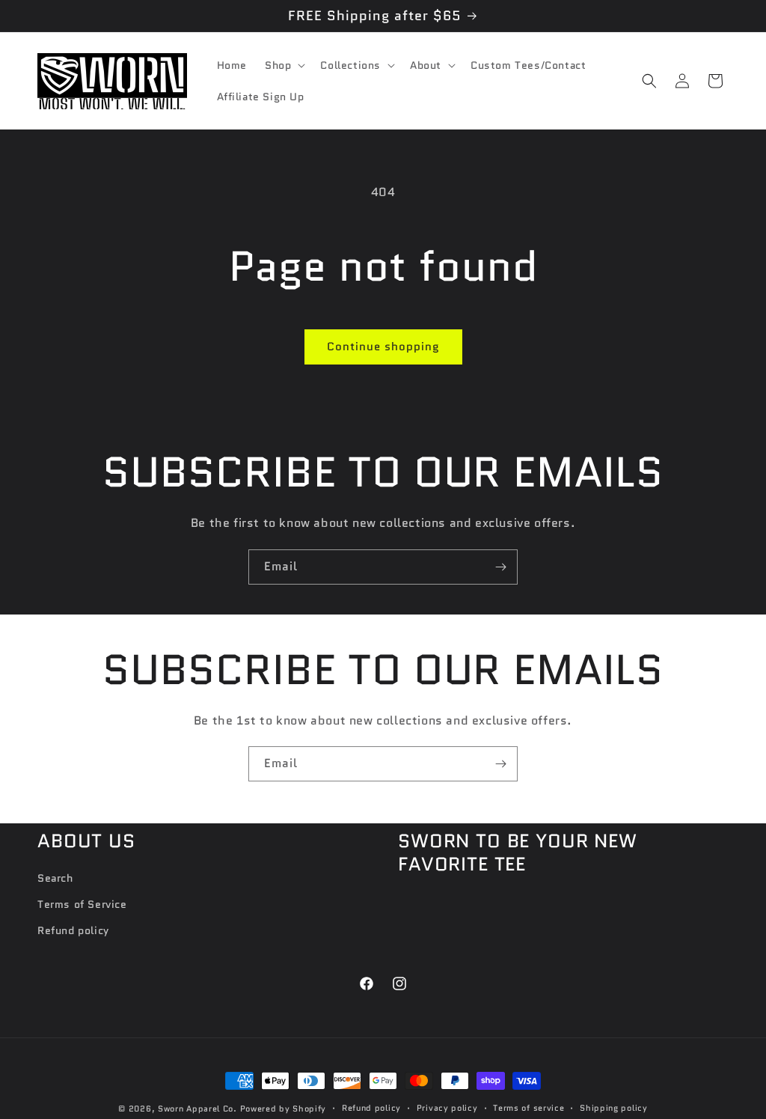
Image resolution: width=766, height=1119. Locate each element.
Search (55, 877)
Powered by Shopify (283, 1109)
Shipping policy (614, 1108)
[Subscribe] (500, 567)
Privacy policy (447, 1108)
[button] (283, 65)
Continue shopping (383, 346)
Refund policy (73, 930)
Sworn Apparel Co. (197, 1109)
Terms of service (528, 1108)
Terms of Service (82, 904)
